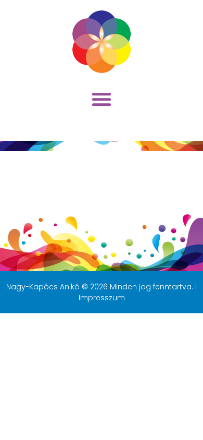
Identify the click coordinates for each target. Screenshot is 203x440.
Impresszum (102, 297)
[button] (101, 99)
